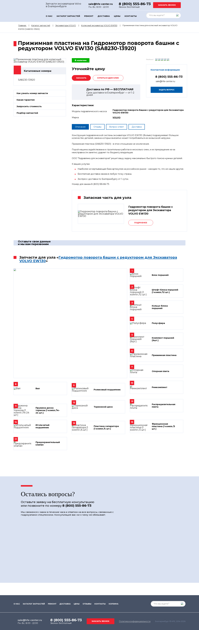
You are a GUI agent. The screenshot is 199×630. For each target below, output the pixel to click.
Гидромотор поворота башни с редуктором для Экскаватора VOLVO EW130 (98, 259)
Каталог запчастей (68, 16)
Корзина (113, 604)
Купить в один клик (108, 78)
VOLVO (116, 117)
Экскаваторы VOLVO (65, 25)
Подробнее (140, 223)
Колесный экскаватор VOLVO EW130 (99, 25)
